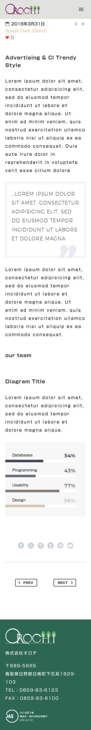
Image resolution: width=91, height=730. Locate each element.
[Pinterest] (41, 546)
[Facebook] (21, 546)
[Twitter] (31, 546)
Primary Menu (81, 9)
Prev (28, 582)
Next (63, 582)
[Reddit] (70, 546)
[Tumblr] (51, 546)
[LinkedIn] (60, 546)
